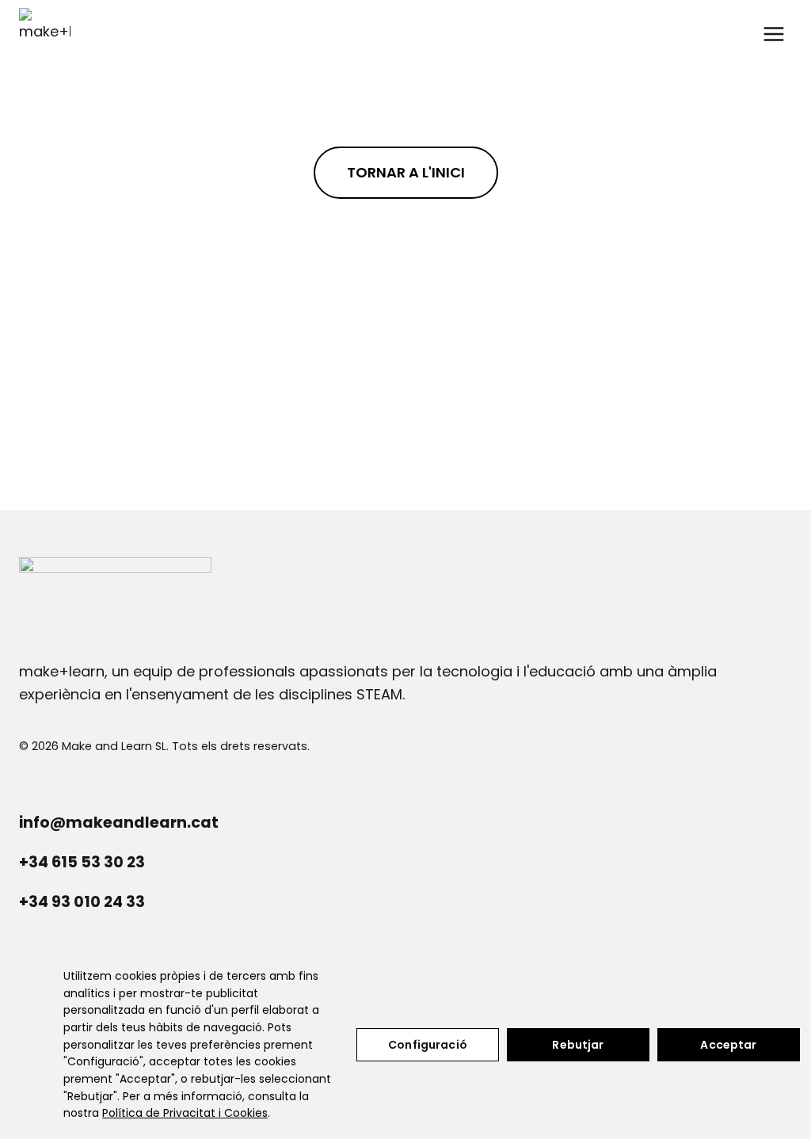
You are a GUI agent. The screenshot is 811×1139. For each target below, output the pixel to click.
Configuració (427, 1045)
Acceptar (728, 1045)
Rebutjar (577, 1045)
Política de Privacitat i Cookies (185, 1113)
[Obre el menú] (773, 33)
